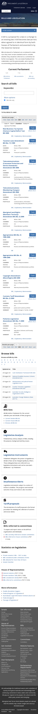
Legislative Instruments (16, 455)
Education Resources (26, 618)
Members (4, 637)
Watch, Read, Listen (25, 614)
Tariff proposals (11, 503)
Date (6, 123)
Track (33, 128)
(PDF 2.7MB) (14, 575)
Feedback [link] (4, 711)
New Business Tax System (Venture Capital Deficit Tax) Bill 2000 (14, 131)
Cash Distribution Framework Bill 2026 (23, 373)
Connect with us (5, 654)
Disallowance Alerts (13, 481)
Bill (12, 136)
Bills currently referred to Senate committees (19, 535)
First (4, 120)
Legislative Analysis (13, 435)
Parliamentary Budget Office (28, 679)
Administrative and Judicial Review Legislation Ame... (22, 382)
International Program (26, 621)
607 (26, 120)
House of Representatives (8, 628)
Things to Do (4, 664)
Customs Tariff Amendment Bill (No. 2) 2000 (13, 297)
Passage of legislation (10, 600)
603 (12, 120)
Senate (3, 612)
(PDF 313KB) (16, 580)
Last (34, 120)
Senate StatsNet (8, 562)
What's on (4, 662)
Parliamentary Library (26, 620)
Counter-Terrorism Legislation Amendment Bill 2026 (21, 387)
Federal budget (8, 598)
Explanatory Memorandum (23, 136)
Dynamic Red (4, 616)
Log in (34, 7)
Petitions (3, 652)
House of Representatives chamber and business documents (8, 632)
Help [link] (10, 711)
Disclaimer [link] (34, 709)
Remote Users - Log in (26, 650)
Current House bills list (12, 421)
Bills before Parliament (26, 628)
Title (11, 123)
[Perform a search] (3, 11)
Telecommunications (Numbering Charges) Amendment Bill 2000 (11, 190)
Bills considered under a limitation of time (16, 557)
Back (8, 120)
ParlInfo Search (24, 652)
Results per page (8, 117)
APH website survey (25, 654)
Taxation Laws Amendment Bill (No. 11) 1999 (13, 142)
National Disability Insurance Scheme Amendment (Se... (23, 377)
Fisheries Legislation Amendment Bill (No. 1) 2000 (13, 320)
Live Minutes (4, 636)
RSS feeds (23, 662)
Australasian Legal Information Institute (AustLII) (18, 596)
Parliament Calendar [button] (19, 7)
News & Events (24, 612)
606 (23, 120)
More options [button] (9, 97)
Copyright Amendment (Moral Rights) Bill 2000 (11, 277)
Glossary (22, 660)
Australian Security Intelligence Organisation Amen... (21, 392)
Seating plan (4, 620)
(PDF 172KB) (15, 578)
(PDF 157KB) (13, 573)
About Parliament (25, 616)
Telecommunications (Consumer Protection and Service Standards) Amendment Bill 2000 (13, 164)
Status (25, 123)
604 (16, 120)
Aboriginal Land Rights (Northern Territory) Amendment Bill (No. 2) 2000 (13, 214)
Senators (3, 618)
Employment (23, 656)
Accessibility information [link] (8, 709)
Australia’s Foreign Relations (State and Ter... (22, 398)
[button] (34, 11)
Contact (29, 7)
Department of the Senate (27, 670)
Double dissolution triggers (11, 591)
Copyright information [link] (23, 709)
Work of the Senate (6, 614)
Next (30, 120)
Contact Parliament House (8, 656)
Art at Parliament (5, 666)
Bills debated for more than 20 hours (14, 560)
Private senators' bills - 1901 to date (14, 555)
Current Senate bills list (12, 418)
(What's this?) (32, 131)
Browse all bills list (11, 423)
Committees (23, 642)
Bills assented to (19, 76)
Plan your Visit (5, 668)
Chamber (19, 123)
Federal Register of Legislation (13, 593)
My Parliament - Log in (26, 648)
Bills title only (10, 100)
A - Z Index (23, 658)
